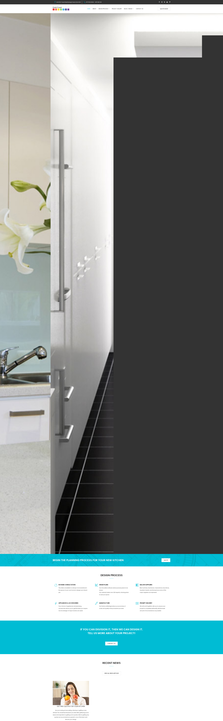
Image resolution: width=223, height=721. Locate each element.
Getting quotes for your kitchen (71, 706)
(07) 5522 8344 (90, 2)
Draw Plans (103, 585)
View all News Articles (111, 673)
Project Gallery (117, 8)
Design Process (103, 8)
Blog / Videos (128, 8)
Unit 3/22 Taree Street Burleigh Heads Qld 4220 (68, 2)
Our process (111, 293)
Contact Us (139, 8)
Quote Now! (164, 9)
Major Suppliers (146, 585)
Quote (166, 560)
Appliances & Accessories (68, 603)
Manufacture (104, 603)
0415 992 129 (98, 2)
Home (88, 8)
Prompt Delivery (146, 603)
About (94, 8)
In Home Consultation (67, 585)
